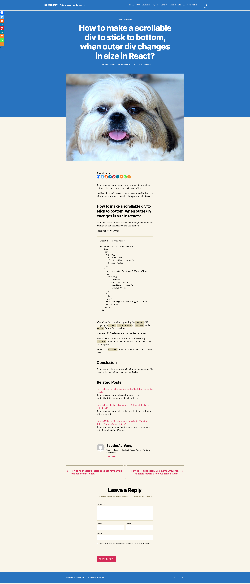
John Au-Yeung (109, 65)
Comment (101, 504)
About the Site (175, 5)
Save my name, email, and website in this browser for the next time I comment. (124, 543)
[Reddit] (106, 176)
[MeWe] (117, 176)
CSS (138, 5)
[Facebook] (98, 176)
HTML (131, 5)
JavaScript (146, 5)
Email (128, 524)
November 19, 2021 (128, 65)
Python (155, 5)
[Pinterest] (114, 176)
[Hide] (1, 48)
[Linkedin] (110, 176)
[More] (129, 176)
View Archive (112, 457)
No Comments (146, 65)
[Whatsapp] (125, 176)
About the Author (190, 5)
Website (99, 533)
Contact (164, 5)
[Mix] (121, 176)
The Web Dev (50, 5)
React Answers (125, 19)
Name (99, 524)
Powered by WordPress (96, 578)
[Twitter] (102, 176)
